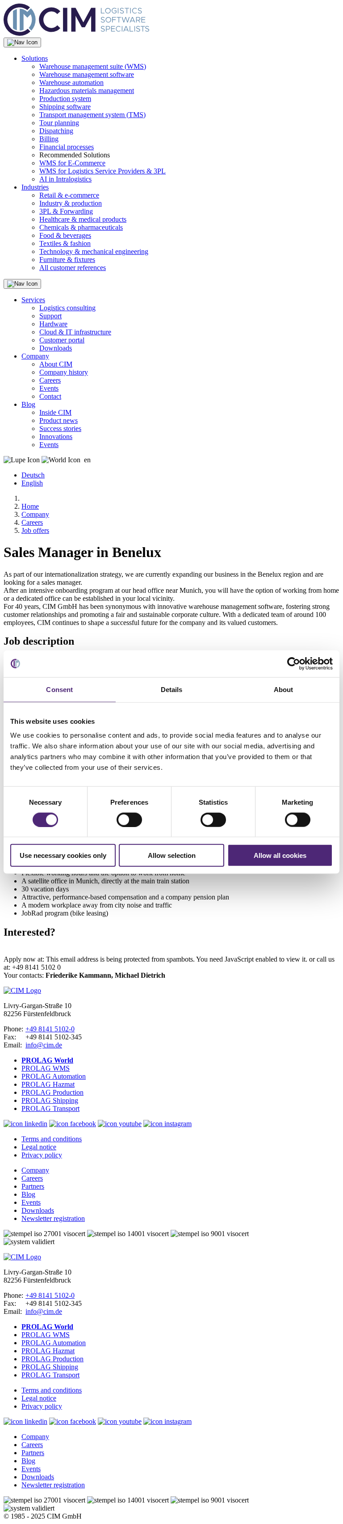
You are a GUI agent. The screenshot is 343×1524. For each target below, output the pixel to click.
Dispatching (56, 131)
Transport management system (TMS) (92, 114)
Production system (65, 98)
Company (35, 356)
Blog (28, 404)
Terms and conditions (51, 1139)
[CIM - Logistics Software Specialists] (76, 33)
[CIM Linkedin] (25, 1123)
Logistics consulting (67, 308)
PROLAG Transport (50, 1108)
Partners (32, 1186)
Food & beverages (65, 235)
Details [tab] (172, 689)
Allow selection (172, 855)
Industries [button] (35, 187)
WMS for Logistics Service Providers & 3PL (102, 171)
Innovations (55, 436)
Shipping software (65, 106)
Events (49, 388)
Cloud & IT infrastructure (75, 332)
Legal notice (38, 1147)
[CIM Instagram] (167, 1123)
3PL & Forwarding (66, 211)
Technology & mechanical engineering (93, 251)
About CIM (55, 364)
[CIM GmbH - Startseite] (22, 990)
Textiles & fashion (65, 243)
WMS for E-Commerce (72, 163)
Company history (63, 372)
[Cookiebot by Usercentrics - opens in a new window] (294, 663)
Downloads (55, 348)
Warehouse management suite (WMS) (92, 66)
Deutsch (33, 475)
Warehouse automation (71, 82)
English (32, 483)
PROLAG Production (52, 1092)
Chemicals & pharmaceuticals (81, 227)
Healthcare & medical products (82, 219)
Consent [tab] (59, 689)
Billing (49, 139)
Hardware (53, 324)
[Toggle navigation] (22, 42)
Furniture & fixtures (67, 259)
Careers (50, 380)
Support (50, 316)
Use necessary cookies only (63, 855)
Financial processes (66, 147)
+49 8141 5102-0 (50, 1029)
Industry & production (70, 203)
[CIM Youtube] (120, 1123)
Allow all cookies (280, 855)
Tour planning (59, 123)
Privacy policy (41, 1155)
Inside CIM (55, 412)
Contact (50, 396)
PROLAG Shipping (49, 1100)
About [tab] (283, 689)
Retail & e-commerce (69, 195)
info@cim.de (43, 1045)
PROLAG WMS (45, 1068)
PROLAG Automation (53, 1076)
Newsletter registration (53, 1218)
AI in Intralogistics (65, 179)
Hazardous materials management (86, 90)
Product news (58, 420)
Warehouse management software (86, 74)
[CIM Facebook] (72, 1123)
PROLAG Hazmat (48, 1084)
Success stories (60, 428)
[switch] (129, 819)
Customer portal (61, 340)
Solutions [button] (34, 58)
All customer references (72, 267)
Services (33, 300)
